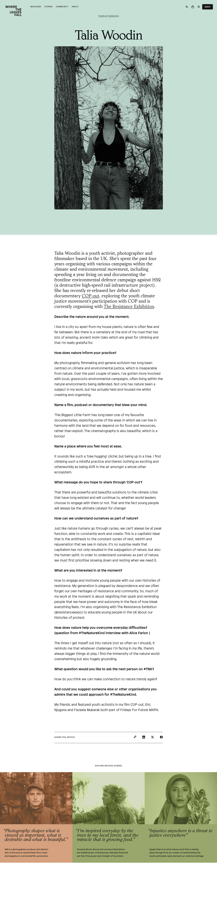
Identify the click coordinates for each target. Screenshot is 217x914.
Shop (208, 7)
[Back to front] (13, 10)
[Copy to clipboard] (135, 737)
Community (62, 7)
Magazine (35, 7)
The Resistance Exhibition (129, 307)
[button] (193, 7)
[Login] (198, 7)
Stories (48, 7)
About (75, 7)
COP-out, (91, 296)
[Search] (187, 7)
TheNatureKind (108, 16)
